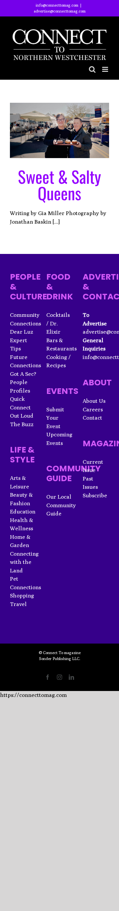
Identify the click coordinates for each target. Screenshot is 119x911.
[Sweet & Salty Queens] (59, 130)
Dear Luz (21, 331)
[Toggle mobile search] (92, 69)
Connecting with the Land (24, 562)
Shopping (22, 595)
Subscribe (95, 495)
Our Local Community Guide (61, 505)
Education (22, 511)
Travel (18, 604)
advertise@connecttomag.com (60, 11)
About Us (94, 401)
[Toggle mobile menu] (105, 69)
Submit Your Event (55, 417)
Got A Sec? (23, 374)
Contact (92, 417)
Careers (93, 409)
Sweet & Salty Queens (59, 184)
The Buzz (21, 424)
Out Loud (21, 415)
